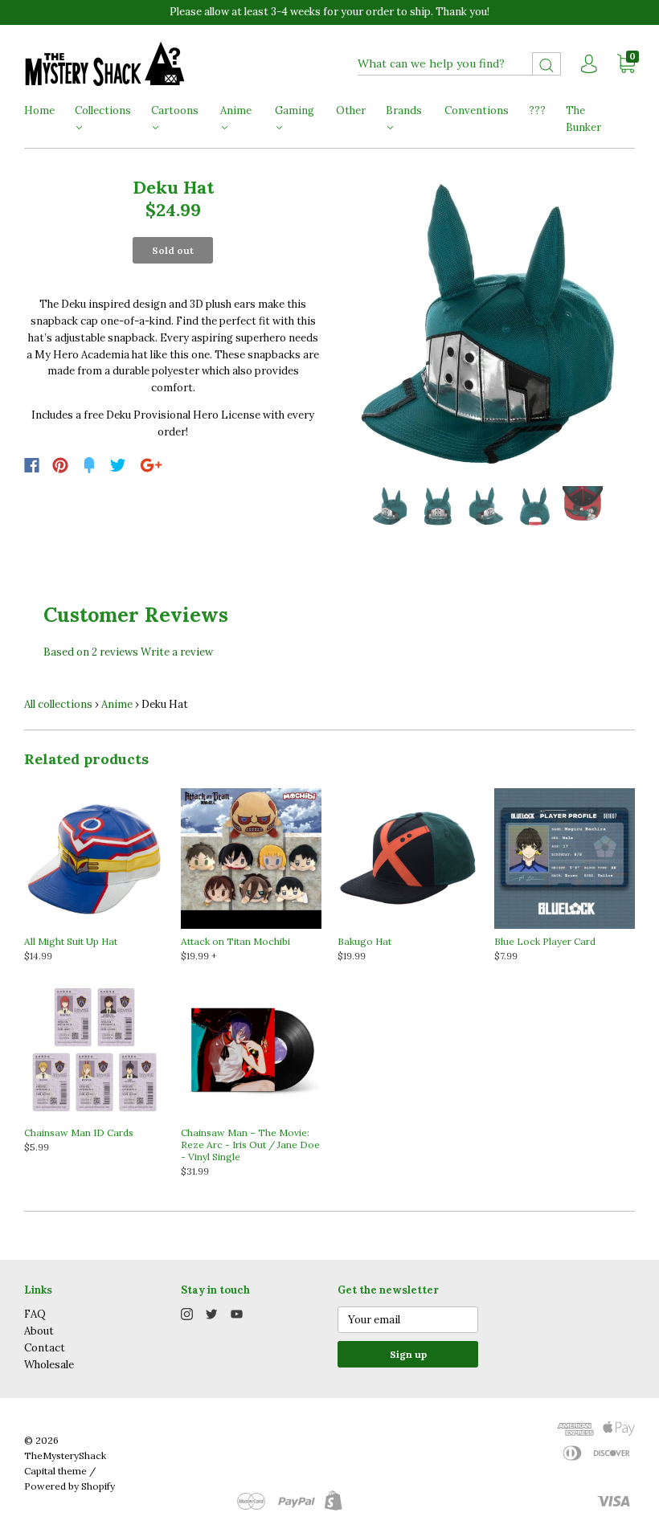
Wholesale (49, 1365)
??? (537, 110)
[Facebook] (32, 465)
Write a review (177, 652)
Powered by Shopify (69, 1486)
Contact (44, 1348)
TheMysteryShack (65, 1455)
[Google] (151, 465)
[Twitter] (118, 465)
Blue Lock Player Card (545, 941)
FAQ (35, 1314)
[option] (486, 325)
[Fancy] (89, 465)
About (39, 1331)
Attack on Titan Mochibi (235, 941)
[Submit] (546, 64)
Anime (236, 110)
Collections (103, 110)
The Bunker (583, 119)
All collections (58, 704)
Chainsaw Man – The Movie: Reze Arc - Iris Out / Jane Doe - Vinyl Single (250, 1144)
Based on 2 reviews (90, 652)
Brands (404, 110)
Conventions (476, 110)
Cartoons (175, 110)
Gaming (294, 110)
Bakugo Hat (364, 941)
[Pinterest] (60, 465)
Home (39, 110)
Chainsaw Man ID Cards (78, 1132)
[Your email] (408, 1319)
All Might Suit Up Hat (70, 941)
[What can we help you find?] (459, 64)
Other (351, 110)
